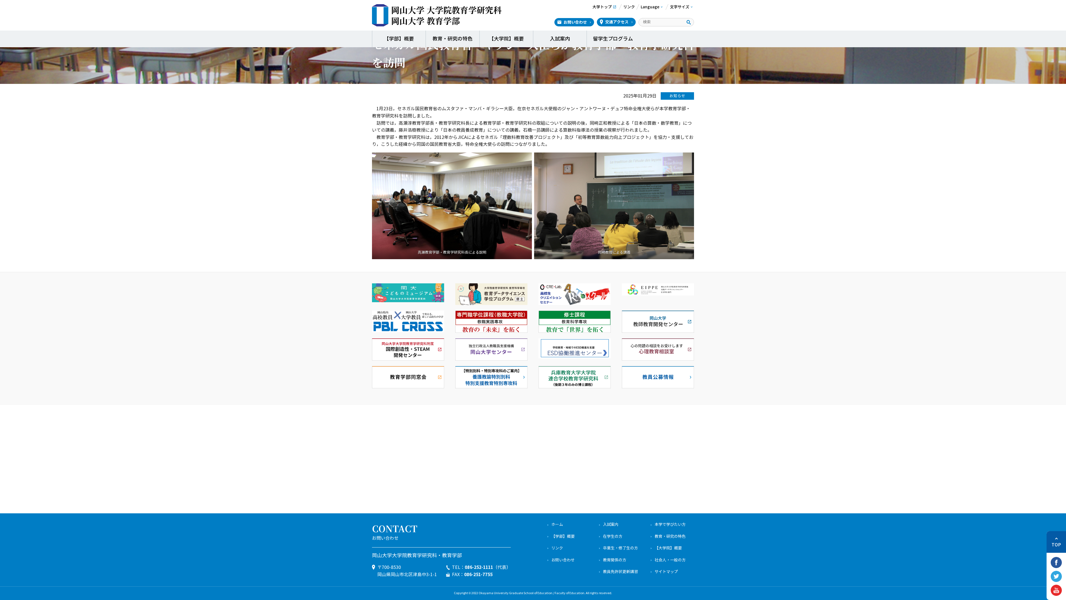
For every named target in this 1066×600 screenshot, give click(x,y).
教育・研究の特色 (452, 39)
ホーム (557, 524)
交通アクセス (616, 21)
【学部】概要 (399, 39)
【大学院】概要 (506, 39)
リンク (557, 548)
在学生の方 (612, 536)
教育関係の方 (614, 560)
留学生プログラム (613, 39)
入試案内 (560, 39)
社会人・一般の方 (670, 560)
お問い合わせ (575, 22)
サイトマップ (666, 571)
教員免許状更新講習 (620, 571)
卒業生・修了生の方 (620, 548)
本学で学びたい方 (670, 524)
